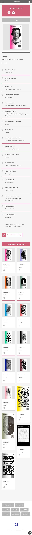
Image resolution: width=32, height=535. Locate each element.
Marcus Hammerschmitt (13, 138)
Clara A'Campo (10, 214)
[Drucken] (9, 12)
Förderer (15, 509)
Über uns (6, 509)
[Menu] (3, 2)
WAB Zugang (19, 505)
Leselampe (24, 509)
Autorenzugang (8, 505)
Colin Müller (9, 179)
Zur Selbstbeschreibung (14, 234)
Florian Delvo (10, 103)
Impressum (26, 514)
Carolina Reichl (10, 70)
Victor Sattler (10, 146)
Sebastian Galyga (10, 111)
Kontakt (6, 514)
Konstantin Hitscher (12, 95)
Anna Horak (9, 130)
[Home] (29, 2)
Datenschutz (15, 514)
